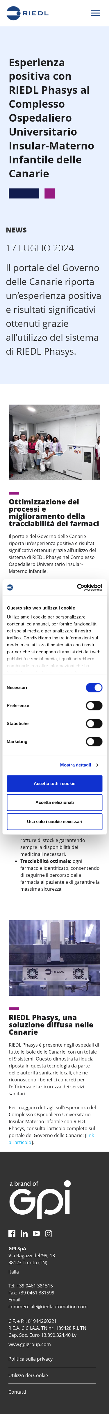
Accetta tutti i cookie (54, 783)
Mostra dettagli (75, 764)
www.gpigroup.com (29, 1344)
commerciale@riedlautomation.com (47, 1306)
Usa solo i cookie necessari (54, 821)
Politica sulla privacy (30, 1359)
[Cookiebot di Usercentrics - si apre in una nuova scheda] (77, 587)
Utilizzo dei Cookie (28, 1375)
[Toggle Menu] (95, 13)
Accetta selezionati (54, 802)
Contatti (17, 1392)
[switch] (94, 705)
